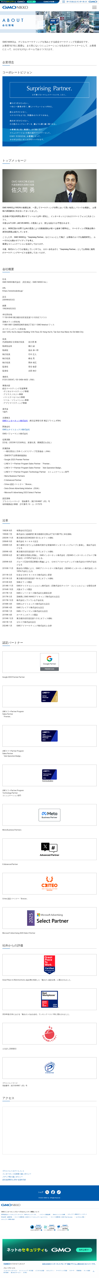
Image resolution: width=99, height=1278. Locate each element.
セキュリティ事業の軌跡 (7, 1219)
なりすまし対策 (80, 1217)
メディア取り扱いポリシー (12, 1177)
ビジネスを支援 (39, 1270)
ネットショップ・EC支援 (26, 1270)
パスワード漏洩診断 (44, 1214)
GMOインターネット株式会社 (15, 421)
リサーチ (71, 1270)
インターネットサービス (10, 1270)
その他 (25, 1272)
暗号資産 (6, 1272)
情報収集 (79, 1270)
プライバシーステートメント (13, 1171)
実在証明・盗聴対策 (6, 1217)
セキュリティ (50, 1270)
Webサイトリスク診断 (59, 1214)
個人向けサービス (16, 1272)
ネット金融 (87, 1270)
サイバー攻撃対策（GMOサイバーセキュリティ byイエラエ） (31, 1217)
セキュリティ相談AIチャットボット (77, 1214)
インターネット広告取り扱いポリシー (16, 1174)
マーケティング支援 (61, 1270)
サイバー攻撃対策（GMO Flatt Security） (62, 1217)
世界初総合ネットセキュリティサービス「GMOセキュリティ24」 (19, 1214)
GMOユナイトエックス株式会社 (16, 429)
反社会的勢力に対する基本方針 (14, 1180)
